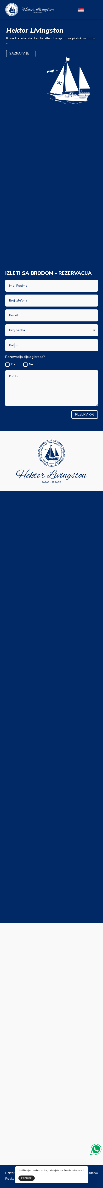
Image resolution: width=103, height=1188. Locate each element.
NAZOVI (45, 564)
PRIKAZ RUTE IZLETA (25, 254)
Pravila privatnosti (73, 1170)
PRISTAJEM (26, 1178)
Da (13, 364)
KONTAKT (61, 254)
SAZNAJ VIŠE (19, 53)
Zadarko (92, 1173)
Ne (31, 364)
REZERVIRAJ (84, 414)
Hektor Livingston (34, 30)
